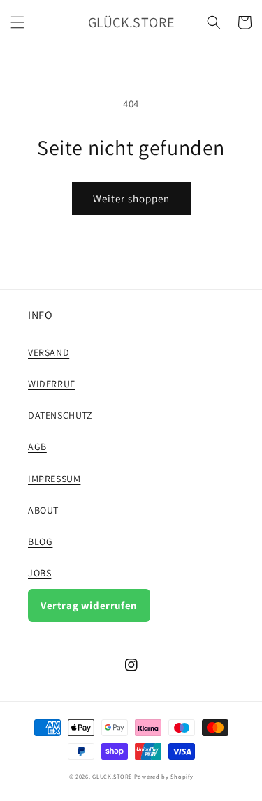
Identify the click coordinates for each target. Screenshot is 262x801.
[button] (17, 22)
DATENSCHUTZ (60, 415)
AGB (37, 446)
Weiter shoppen (131, 198)
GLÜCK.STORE (112, 776)
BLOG (40, 541)
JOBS (39, 573)
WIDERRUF (51, 383)
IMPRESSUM (54, 478)
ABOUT (43, 510)
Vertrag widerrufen (89, 605)
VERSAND (48, 352)
